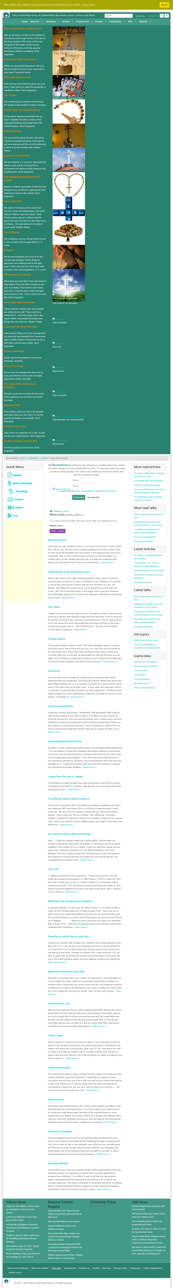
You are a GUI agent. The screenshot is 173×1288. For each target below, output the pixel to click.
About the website (39, 1268)
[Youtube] (166, 16)
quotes (65, 511)
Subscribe (140, 16)
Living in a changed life (60, 706)
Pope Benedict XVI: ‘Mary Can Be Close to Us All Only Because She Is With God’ (64, 1213)
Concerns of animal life (16, 155)
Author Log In (15, 1272)
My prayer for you (57, 539)
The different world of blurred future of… (69, 798)
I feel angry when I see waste (19, 302)
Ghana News (140, 674)
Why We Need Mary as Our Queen (64, 1221)
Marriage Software (58, 1163)
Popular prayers (56, 638)
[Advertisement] (23, 560)
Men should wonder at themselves (22, 28)
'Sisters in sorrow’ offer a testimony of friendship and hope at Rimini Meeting (23, 1238)
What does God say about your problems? (70, 901)
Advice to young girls (59, 1067)
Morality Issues (141, 683)
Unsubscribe (70, 1268)
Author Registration (153, 1268)
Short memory (55, 1099)
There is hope (55, 1035)
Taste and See (140, 670)
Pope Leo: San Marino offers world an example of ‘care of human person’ (22, 1209)
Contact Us (153, 16)
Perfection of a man (14, 426)
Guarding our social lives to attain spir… (69, 936)
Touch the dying (12, 131)
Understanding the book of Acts (65, 741)
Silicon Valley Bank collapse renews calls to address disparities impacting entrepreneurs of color (149, 1239)
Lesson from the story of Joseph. (65, 776)
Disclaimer (135, 1268)
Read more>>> (108, 562)
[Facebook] (162, 16)
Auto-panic (54, 670)
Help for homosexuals (144, 687)
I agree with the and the (88, 491)
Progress (9, 250)
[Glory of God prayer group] (6, 15)
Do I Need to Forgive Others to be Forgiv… (70, 834)
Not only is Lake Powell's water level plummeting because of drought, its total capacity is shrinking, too (149, 1250)
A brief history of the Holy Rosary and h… (70, 571)
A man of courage (13, 365)
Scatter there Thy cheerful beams (22, 110)
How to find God (12, 201)
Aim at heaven (12, 232)
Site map (106, 1268)
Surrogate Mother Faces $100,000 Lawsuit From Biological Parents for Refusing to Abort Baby (65, 1247)
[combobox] (119, 16)
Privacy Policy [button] (88, 5)
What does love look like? (17, 274)
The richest (10, 95)
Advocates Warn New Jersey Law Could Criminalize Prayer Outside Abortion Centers (64, 1236)
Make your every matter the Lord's (66, 971)
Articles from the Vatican (145, 662)
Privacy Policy (120, 1268)
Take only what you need (17, 77)
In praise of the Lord (58, 1003)
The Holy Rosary (142, 679)
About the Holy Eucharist (145, 666)
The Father (54, 607)
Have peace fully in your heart (20, 59)
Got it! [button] (164, 5)
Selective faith (12, 405)
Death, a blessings (14, 351)
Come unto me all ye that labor (20, 326)
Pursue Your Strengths (60, 1131)
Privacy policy (110, 491)
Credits (95, 1268)
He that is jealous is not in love (20, 441)
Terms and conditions (85, 491)
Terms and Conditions (17, 1268)
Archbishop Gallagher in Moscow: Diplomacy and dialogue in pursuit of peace (22, 1227)
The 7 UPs (53, 869)
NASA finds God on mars (146, 640)
